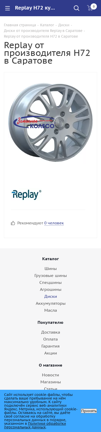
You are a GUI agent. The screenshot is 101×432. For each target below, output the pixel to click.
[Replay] (46, 194)
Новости (50, 374)
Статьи (50, 388)
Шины (51, 268)
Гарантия (50, 346)
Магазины (50, 381)
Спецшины (50, 282)
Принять (88, 411)
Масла (50, 310)
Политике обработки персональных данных (35, 425)
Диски (50, 296)
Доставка (50, 332)
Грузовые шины (50, 275)
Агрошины (50, 289)
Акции (50, 352)
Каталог (50, 258)
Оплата (50, 339)
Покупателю (50, 322)
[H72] (50, 122)
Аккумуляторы (51, 303)
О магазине (50, 365)
